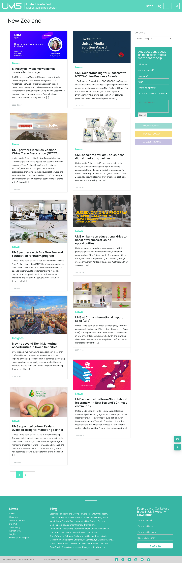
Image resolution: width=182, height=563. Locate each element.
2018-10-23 (16, 376)
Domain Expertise (17, 520)
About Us (13, 517)
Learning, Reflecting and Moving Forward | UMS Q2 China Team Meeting (78, 513)
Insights (18, 338)
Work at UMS (15, 530)
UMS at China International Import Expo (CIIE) (99, 319)
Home (12, 513)
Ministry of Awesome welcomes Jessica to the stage (33, 70)
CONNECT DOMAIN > (153, 133)
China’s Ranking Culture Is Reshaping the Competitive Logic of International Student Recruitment (78, 536)
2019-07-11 (16, 189)
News (16, 63)
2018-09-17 (16, 462)
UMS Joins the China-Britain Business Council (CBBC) (74, 532)
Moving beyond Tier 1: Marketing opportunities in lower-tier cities (34, 345)
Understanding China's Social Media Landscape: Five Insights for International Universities (79, 517)
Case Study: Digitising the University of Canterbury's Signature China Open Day (81, 539)
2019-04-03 (79, 187)
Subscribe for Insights (19, 537)
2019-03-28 (79, 272)
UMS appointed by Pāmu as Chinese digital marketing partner (99, 156)
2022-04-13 (79, 105)
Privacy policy (29, 559)
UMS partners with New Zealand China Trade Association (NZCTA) (35, 151)
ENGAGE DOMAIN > (153, 125)
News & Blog (14, 527)
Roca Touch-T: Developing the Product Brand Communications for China (79, 528)
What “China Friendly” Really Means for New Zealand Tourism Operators (77, 521)
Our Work (13, 523)
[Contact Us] (177, 439)
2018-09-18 (79, 435)
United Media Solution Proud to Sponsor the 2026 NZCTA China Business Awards (79, 543)
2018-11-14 (16, 288)
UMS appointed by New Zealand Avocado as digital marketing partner (37, 428)
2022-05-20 (16, 105)
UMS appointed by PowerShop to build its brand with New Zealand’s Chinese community (101, 402)
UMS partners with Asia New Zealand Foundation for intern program (37, 254)
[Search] (177, 447)
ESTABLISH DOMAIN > (153, 142)
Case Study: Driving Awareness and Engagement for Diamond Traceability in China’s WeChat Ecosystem (77, 547)
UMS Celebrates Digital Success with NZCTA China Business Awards (101, 74)
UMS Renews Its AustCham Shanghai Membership (73, 524)
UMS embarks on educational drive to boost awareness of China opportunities (101, 240)
